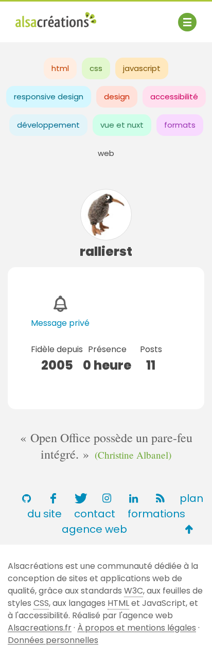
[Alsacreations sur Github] (26, 498)
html (60, 68)
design (117, 96)
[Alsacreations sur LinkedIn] (133, 498)
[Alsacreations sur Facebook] (53, 498)
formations (156, 514)
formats (180, 124)
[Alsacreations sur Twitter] (80, 498)
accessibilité (174, 96)
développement (48, 124)
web (106, 153)
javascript (142, 68)
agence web (94, 529)
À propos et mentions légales (136, 628)
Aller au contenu (116, 17)
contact (94, 514)
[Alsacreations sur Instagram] (106, 498)
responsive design (48, 96)
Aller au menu (43, 17)
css (96, 68)
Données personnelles (53, 640)
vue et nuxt (122, 124)
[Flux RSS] (160, 498)
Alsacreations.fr (40, 628)
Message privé (60, 323)
